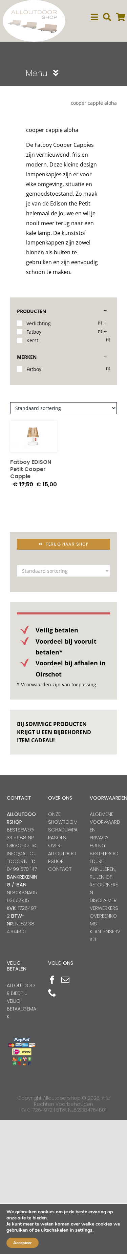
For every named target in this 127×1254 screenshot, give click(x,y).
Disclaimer (103, 900)
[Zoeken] (107, 17)
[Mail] (65, 980)
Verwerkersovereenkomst (104, 916)
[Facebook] (52, 980)
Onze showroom (63, 818)
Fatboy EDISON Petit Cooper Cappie (30, 469)
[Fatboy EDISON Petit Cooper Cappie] (33, 436)
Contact (59, 869)
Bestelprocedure (104, 857)
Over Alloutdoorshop (62, 853)
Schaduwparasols (63, 833)
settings (83, 1230)
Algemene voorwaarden (105, 822)
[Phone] (52, 992)
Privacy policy (99, 841)
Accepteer (22, 1243)
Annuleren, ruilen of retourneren (104, 881)
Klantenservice (105, 935)
